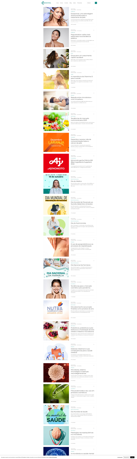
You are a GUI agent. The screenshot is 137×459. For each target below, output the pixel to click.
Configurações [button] (119, 457)
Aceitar (132, 457)
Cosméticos (73, 283)
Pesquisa (72, 95)
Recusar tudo (126, 457)
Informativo (73, 325)
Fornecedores (73, 158)
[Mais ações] (94, 9)
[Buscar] (96, 3)
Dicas (72, 53)
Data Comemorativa (75, 179)
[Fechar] (135, 457)
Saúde (72, 74)
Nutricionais (73, 116)
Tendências (73, 11)
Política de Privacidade (53, 457)
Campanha (73, 137)
